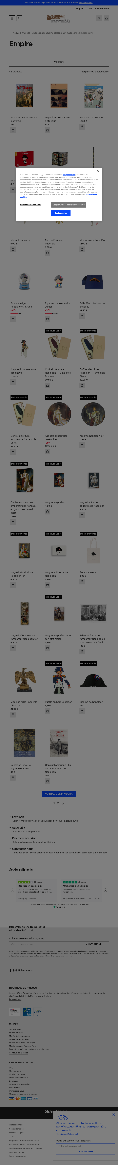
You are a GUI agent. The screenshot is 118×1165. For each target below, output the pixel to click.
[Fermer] (98, 171)
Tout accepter (61, 213)
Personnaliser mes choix (30, 204)
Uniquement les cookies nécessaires (69, 204)
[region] (59, 194)
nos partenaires (69, 175)
